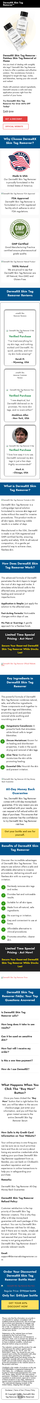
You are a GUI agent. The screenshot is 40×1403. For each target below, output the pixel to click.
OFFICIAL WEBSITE (14, 126)
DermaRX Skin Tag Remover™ (13, 3)
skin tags (28, 511)
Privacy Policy (30, 1390)
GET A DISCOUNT (13, 119)
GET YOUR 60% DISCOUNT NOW (18, 1304)
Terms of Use (18, 1390)
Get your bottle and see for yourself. (20, 833)
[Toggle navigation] (35, 4)
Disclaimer (8, 1390)
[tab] (20, 1014)
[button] (20, 1014)
